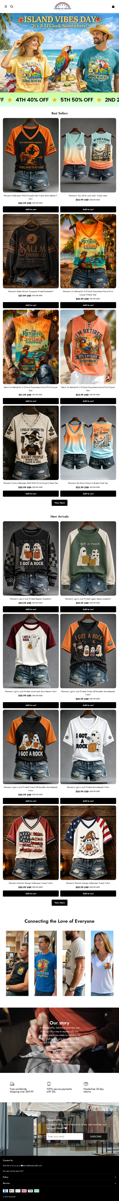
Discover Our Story (59, 1057)
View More (59, 502)
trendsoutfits (12, 1197)
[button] (6, 6)
